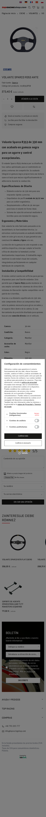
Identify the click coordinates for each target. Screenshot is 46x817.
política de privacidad (29, 382)
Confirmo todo (23, 436)
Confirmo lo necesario (23, 443)
